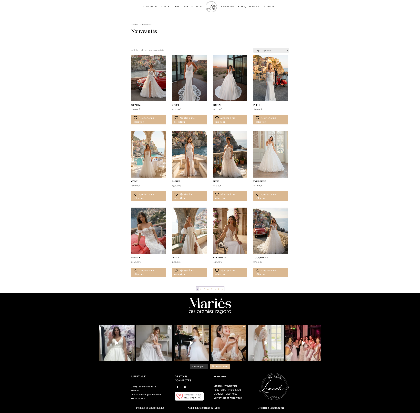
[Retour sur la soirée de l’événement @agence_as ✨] (303, 343)
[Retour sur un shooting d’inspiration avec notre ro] (154, 343)
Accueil (134, 24)
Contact (270, 6)
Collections (170, 6)
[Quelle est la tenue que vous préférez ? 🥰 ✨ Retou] (191, 343)
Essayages (191, 6)
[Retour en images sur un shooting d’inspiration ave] (266, 343)
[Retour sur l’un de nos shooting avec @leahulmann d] (228, 343)
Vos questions (249, 6)
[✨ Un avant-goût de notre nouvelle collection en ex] (117, 343)
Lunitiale (150, 6)
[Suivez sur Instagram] (185, 387)
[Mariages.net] (189, 399)
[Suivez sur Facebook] (178, 387)
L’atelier (227, 6)
